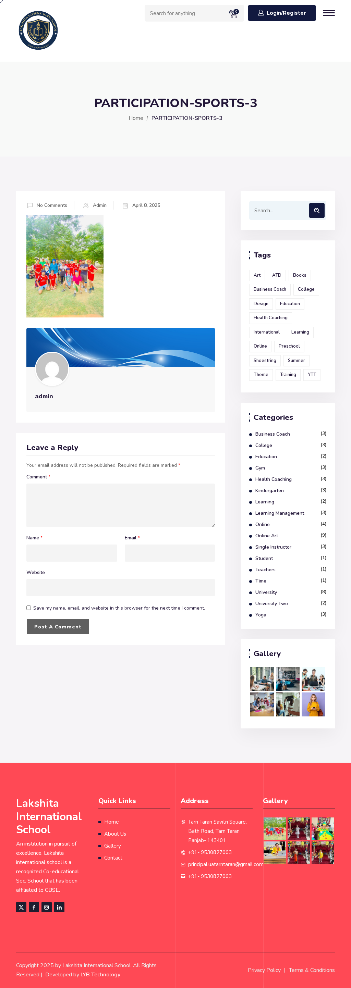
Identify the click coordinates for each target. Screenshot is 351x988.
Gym (260, 468)
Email (132, 538)
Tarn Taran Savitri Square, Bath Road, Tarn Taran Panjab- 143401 (217, 831)
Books (299, 275)
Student (264, 558)
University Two (271, 603)
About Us (115, 833)
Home (136, 118)
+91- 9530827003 (210, 852)
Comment (38, 477)
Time (260, 581)
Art (257, 275)
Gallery (112, 845)
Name (34, 538)
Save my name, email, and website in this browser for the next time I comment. (119, 608)
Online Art (266, 536)
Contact (113, 857)
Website (35, 572)
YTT (312, 375)
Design (261, 304)
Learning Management (279, 513)
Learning (300, 332)
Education (290, 304)
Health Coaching (271, 318)
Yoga (260, 615)
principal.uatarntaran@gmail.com (226, 864)
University (266, 592)
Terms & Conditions (312, 970)
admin (100, 205)
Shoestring (265, 361)
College (306, 289)
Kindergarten (269, 490)
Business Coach (270, 289)
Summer (296, 361)
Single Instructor (273, 547)
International (267, 332)
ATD (276, 275)
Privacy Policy (264, 970)
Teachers (265, 569)
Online (260, 346)
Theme (261, 375)
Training (288, 375)
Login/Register (286, 13)
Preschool (289, 346)
